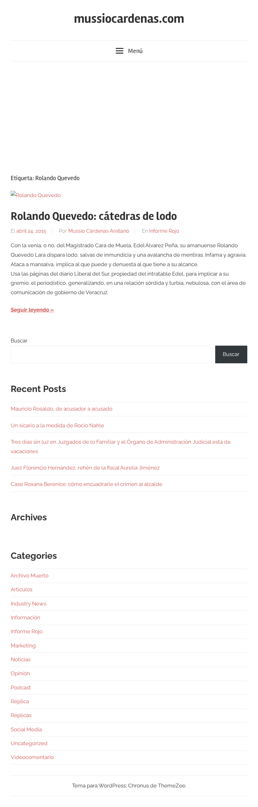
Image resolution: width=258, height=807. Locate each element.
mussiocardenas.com (129, 18)
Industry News (28, 603)
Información (25, 617)
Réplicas (21, 715)
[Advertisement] (129, 116)
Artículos (21, 589)
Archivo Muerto (29, 575)
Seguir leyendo (30, 310)
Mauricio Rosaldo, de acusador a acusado (61, 409)
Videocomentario (32, 757)
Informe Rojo (164, 231)
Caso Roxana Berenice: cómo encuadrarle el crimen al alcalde (86, 484)
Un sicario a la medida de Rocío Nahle (57, 425)
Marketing (23, 645)
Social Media (26, 729)
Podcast (21, 687)
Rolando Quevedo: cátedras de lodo (94, 216)
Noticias (21, 659)
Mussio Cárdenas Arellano (98, 231)
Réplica (20, 701)
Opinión (20, 673)
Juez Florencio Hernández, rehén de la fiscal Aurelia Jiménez (85, 468)
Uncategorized (29, 743)
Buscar (19, 340)
